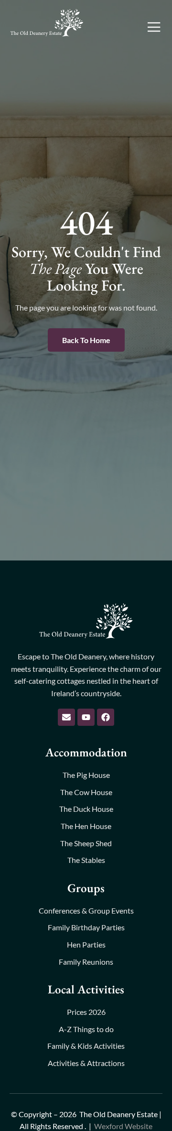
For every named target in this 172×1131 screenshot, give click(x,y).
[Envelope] (66, 717)
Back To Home (86, 340)
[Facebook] (105, 717)
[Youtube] (86, 717)
